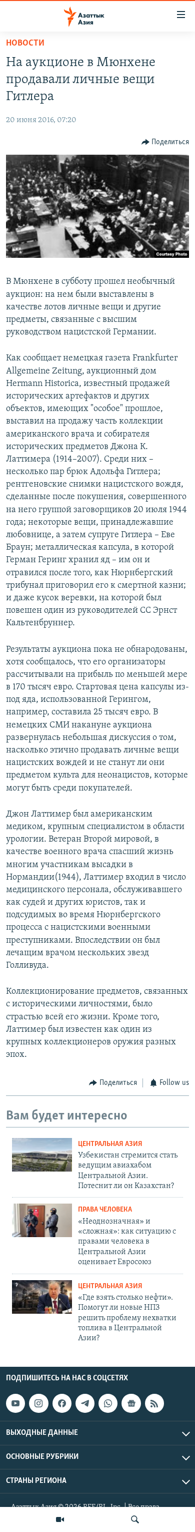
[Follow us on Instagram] (38, 1403)
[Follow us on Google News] (131, 1403)
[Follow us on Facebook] (62, 1403)
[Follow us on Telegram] (85, 1403)
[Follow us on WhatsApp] (108, 1403)
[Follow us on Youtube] (15, 1403)
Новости (25, 43)
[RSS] (154, 1403)
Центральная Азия (110, 1144)
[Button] (166, 142)
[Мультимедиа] (60, 1519)
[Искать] (135, 1519)
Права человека (105, 1210)
